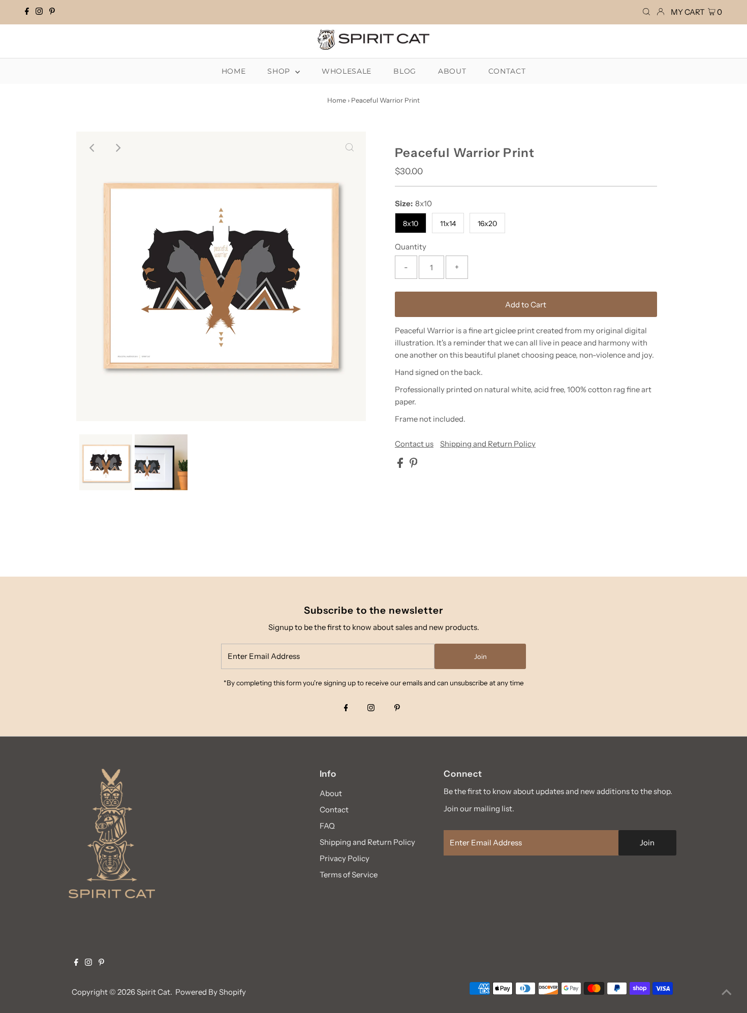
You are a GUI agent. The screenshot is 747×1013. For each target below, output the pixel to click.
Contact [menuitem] (507, 71)
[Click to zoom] (349, 148)
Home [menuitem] (234, 71)
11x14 (448, 223)
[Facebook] (27, 12)
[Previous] (92, 148)
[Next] (117, 148)
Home (336, 100)
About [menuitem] (452, 71)
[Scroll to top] (727, 993)
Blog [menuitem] (404, 71)
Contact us (414, 444)
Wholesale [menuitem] (346, 71)
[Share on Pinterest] (414, 465)
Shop (280, 71)
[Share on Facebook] (400, 465)
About (331, 793)
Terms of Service (349, 874)
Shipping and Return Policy (488, 444)
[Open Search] (646, 12)
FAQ (327, 826)
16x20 (487, 223)
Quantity (410, 246)
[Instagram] (39, 12)
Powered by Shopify (210, 992)
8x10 (410, 223)
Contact (334, 809)
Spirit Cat (153, 992)
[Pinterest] (52, 12)
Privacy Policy (344, 858)
